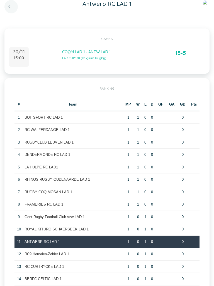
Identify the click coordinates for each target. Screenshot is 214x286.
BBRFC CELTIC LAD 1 (43, 279)
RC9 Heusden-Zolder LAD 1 (47, 254)
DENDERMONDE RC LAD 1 (47, 154)
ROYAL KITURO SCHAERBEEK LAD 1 (57, 229)
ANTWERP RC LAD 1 (42, 242)
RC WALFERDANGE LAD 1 (47, 130)
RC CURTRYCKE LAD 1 (44, 266)
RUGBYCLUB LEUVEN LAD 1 (49, 142)
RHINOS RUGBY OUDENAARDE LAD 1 (57, 179)
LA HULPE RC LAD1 (41, 167)
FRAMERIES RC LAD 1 (44, 204)
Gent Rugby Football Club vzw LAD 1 (55, 217)
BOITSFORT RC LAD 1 (44, 117)
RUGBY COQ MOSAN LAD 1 (48, 192)
